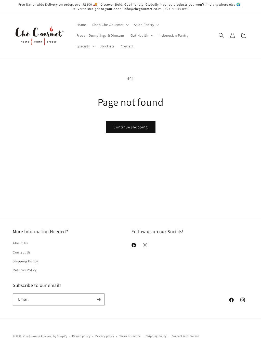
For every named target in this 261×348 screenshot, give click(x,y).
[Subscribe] (98, 299)
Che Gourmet (32, 336)
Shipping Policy (25, 261)
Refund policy (81, 336)
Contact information (185, 336)
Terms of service (130, 336)
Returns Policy (24, 270)
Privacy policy (104, 336)
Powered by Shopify (54, 336)
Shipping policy (156, 336)
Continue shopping (130, 127)
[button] (110, 24)
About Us (20, 243)
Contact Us (22, 252)
